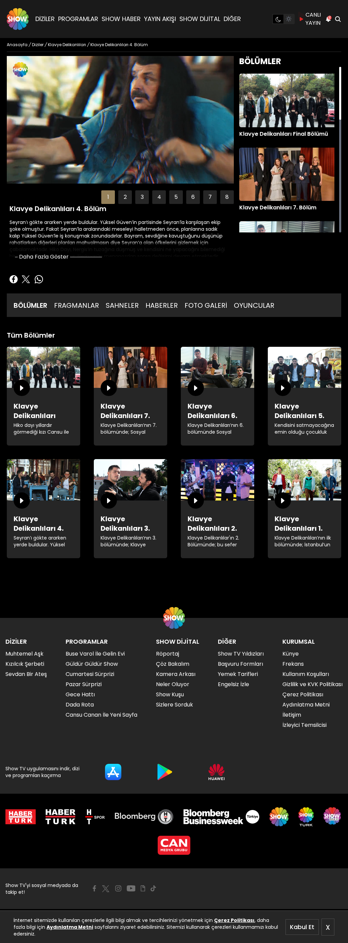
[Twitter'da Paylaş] (26, 279)
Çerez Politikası (234, 920)
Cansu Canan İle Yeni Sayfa (101, 715)
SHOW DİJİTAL (199, 19)
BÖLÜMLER (30, 305)
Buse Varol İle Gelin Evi (95, 654)
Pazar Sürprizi (84, 684)
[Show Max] (333, 816)
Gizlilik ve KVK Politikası (312, 684)
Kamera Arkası (175, 674)
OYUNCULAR (254, 305)
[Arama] (337, 19)
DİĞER (232, 19)
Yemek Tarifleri (238, 674)
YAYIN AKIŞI (160, 19)
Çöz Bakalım (172, 664)
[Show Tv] (18, 19)
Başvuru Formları (240, 664)
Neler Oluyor (172, 684)
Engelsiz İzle (233, 684)
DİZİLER (45, 19)
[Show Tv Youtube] (131, 888)
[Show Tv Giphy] (143, 888)
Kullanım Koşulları (305, 674)
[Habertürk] (20, 816)
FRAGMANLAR (76, 305)
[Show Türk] (306, 816)
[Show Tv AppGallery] (216, 772)
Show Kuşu (170, 694)
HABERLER (161, 305)
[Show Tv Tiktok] (153, 888)
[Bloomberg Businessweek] (221, 816)
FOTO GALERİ (206, 305)
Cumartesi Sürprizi (90, 674)
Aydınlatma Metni (70, 927)
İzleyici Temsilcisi (304, 725)
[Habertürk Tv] (60, 816)
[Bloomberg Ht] (144, 816)
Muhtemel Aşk (24, 654)
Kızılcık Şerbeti (24, 664)
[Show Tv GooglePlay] (164, 772)
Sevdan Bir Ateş (26, 674)
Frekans (293, 664)
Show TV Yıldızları (241, 654)
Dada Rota (80, 705)
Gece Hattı (80, 694)
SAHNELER (122, 305)
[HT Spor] (95, 816)
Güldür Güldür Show (92, 664)
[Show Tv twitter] (106, 888)
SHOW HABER (121, 19)
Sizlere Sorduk (174, 705)
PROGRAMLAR (78, 19)
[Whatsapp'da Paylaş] (39, 279)
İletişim (291, 715)
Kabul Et (302, 927)
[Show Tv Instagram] (118, 888)
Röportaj (167, 654)
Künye (290, 654)
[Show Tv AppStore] (113, 772)
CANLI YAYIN (313, 19)
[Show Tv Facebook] (94, 888)
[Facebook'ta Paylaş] (14, 279)
